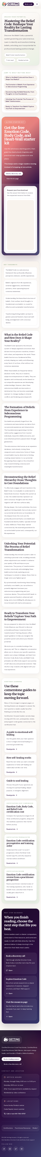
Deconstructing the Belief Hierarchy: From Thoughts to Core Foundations (20, 93)
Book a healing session (11, 1059)
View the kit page (13, 179)
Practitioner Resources (22, 1128)
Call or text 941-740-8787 (16, 1114)
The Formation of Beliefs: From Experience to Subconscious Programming (20, 86)
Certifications (8, 1128)
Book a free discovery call (12, 1064)
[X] (15, 1149)
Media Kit (36, 1128)
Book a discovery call (13, 174)
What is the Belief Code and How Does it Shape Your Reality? (20, 78)
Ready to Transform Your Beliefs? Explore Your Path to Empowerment (20, 107)
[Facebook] (4, 1149)
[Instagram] (10, 1149)
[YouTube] (21, 1149)
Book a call (28, 4)
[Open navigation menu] (37, 4)
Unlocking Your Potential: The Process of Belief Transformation (19, 100)
